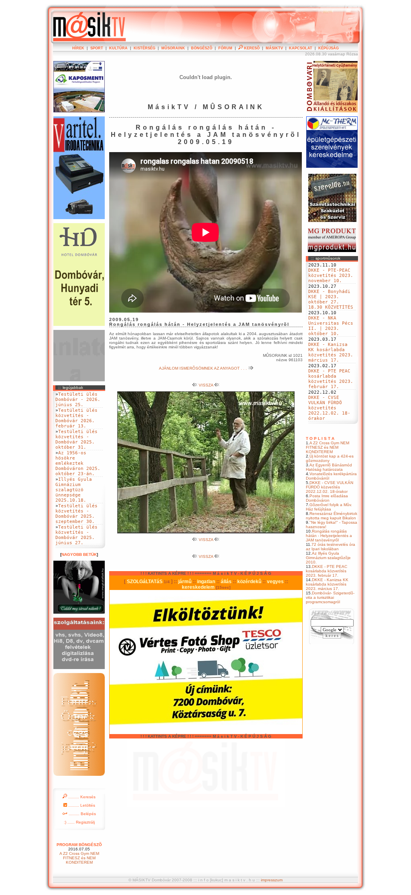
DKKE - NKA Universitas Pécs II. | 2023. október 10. (330, 325)
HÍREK (78, 48)
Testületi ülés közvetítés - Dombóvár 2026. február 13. (76, 418)
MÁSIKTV (274, 48)
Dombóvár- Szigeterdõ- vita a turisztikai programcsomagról (330, 597)
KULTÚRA (118, 48)
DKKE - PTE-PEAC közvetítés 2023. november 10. (330, 275)
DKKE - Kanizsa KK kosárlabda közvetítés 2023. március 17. (330, 352)
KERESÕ (251, 48)
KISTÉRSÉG (144, 48)
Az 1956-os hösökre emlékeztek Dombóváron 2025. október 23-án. (77, 463)
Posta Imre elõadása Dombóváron (327, 498)
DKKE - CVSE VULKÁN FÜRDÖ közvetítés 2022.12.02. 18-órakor (329, 408)
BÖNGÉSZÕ (201, 48)
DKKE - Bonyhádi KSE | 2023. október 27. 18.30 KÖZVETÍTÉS (330, 299)
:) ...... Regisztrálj (79, 822)
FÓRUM (225, 48)
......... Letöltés (81, 805)
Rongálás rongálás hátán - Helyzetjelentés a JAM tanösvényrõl (329, 535)
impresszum (272, 880)
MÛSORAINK (173, 48)
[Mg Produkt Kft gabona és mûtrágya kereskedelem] (332, 250)
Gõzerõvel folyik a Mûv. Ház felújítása (329, 506)
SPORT (96, 48)
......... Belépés (81, 814)
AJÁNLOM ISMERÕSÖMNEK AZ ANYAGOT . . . (203, 368)
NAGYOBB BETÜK (79, 554)
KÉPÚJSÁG (328, 48)
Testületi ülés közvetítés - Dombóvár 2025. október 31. (76, 439)
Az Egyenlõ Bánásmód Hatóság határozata (329, 467)
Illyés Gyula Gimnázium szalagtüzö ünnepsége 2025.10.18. (73, 490)
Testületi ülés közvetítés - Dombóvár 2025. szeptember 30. (76, 513)
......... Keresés (81, 797)
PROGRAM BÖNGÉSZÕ (79, 844)
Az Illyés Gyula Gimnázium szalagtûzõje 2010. (328, 557)
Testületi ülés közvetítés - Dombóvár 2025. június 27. (76, 535)
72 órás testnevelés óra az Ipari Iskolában (330, 546)
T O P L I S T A (320, 438)
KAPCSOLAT (300, 48)
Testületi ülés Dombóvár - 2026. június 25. (77, 399)
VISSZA (205, 385)
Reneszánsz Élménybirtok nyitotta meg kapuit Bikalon (331, 515)
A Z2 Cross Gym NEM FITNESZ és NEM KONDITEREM (327, 447)
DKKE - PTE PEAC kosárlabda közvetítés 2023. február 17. (330, 378)
